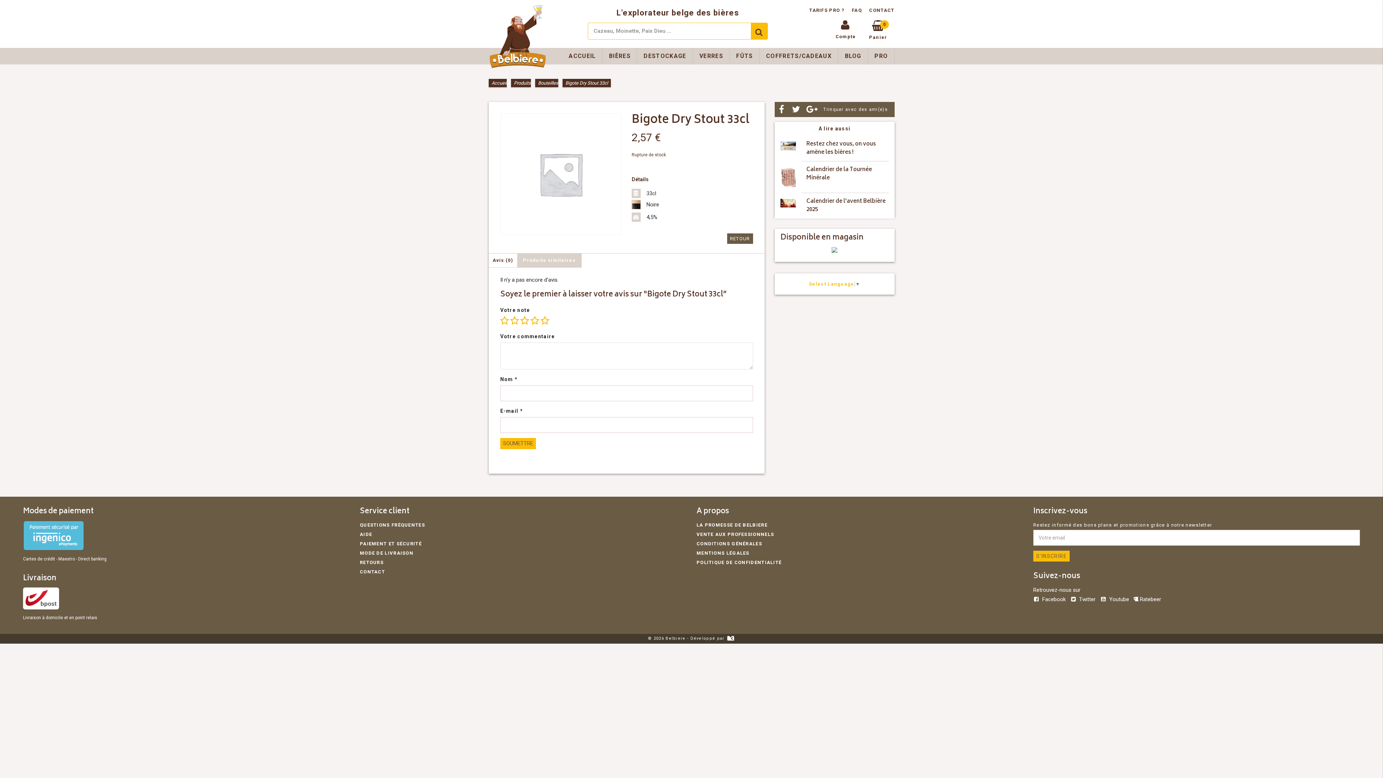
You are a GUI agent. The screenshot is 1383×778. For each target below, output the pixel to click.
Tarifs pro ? (827, 10)
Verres (711, 56)
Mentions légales (723, 553)
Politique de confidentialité (739, 562)
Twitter (1087, 599)
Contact (881, 10)
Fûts (744, 56)
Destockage (665, 56)
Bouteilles (548, 83)
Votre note (515, 310)
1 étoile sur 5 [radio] (504, 320)
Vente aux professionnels (735, 534)
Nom (509, 379)
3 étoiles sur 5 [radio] (524, 320)
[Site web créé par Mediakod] (730, 638)
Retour (740, 238)
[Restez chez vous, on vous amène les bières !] (788, 148)
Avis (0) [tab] (503, 260)
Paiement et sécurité (391, 543)
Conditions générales (729, 543)
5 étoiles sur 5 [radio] (545, 320)
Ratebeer (1149, 599)
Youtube (1119, 599)
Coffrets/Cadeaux (799, 56)
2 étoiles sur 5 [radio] (514, 320)
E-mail (511, 411)
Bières (620, 56)
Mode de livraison (386, 553)
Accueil (582, 56)
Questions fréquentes (392, 525)
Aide (366, 534)
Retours (372, 562)
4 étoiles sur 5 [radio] (535, 320)
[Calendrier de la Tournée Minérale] (788, 177)
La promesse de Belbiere (732, 525)
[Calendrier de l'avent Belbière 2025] (788, 206)
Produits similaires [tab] (549, 260)
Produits (522, 83)
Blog (853, 56)
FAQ (857, 10)
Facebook (1054, 599)
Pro (881, 56)
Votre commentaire (527, 336)
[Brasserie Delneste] (834, 251)
